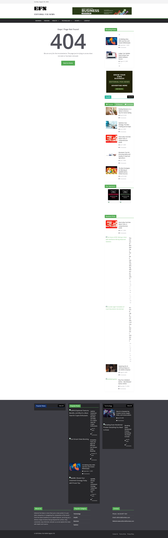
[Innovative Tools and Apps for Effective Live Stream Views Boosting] (79, 450)
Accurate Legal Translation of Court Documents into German (130, 324)
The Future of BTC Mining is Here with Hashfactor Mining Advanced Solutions (130, 258)
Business (38, 20)
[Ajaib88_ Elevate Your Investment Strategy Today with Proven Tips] (79, 490)
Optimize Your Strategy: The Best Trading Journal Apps (125, 124)
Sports (77, 20)
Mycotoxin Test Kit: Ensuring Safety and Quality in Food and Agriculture (124, 155)
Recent (120, 104)
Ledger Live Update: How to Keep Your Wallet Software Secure (124, 56)
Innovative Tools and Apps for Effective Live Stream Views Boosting (93, 445)
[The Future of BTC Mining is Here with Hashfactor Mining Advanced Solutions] (117, 270)
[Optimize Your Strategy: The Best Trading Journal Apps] (111, 125)
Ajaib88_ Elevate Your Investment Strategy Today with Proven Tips (94, 485)
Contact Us (115, 534)
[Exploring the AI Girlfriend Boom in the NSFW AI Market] (111, 370)
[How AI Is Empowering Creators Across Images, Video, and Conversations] (109, 416)
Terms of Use (122, 534)
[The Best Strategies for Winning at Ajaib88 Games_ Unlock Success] (111, 170)
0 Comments (123, 47)
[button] (58, 20)
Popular (110, 104)
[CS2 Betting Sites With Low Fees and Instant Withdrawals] (111, 41)
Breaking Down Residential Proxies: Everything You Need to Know (128, 431)
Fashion (46, 20)
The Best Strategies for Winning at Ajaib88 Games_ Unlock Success (124, 171)
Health (54, 20)
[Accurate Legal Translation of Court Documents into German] (117, 334)
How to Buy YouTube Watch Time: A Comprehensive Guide (125, 139)
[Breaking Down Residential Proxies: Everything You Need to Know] (113, 436)
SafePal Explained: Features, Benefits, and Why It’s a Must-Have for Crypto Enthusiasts (93, 418)
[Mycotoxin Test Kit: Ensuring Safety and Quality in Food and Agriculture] (111, 154)
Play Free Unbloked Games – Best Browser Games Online (124, 381)
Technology (66, 20)
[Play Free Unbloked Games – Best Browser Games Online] (111, 384)
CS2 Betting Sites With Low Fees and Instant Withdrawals (124, 41)
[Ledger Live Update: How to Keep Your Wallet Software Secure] (111, 55)
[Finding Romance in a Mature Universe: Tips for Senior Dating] (111, 111)
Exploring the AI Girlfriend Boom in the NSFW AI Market (124, 368)
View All (130, 97)
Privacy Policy (130, 534)
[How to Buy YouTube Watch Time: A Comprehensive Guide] (111, 139)
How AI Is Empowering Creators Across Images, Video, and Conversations (123, 413)
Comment (130, 104)
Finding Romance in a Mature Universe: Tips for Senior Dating (125, 111)
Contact (87, 20)
